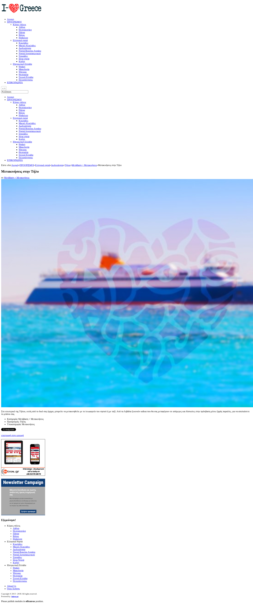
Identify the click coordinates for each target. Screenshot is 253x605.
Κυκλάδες (23, 120)
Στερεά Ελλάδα (26, 155)
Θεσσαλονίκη (25, 107)
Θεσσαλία (23, 152)
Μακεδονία (24, 147)
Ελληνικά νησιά (20, 118)
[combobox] (3, 88)
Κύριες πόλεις (19, 102)
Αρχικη (10, 97)
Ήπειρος (23, 149)
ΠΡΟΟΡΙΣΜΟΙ (14, 99)
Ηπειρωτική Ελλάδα (22, 142)
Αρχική (14, 165)
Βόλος (22, 113)
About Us (11, 586)
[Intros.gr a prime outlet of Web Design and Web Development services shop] (23, 475)
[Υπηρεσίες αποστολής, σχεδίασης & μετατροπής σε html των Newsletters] (23, 514)
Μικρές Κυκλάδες (27, 123)
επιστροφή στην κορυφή (12, 435)
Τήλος (67, 165)
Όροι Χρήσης (13, 588)
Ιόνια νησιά (24, 136)
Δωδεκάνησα (25, 126)
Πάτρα (22, 110)
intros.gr (15, 596)
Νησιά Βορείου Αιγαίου (30, 128)
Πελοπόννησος (26, 157)
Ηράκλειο (23, 115)
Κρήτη (22, 139)
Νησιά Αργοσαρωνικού (30, 131)
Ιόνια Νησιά (18, 560)
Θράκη (22, 144)
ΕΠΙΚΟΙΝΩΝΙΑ (15, 160)
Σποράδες (23, 134)
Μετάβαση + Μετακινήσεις (84, 165)
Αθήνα (22, 105)
